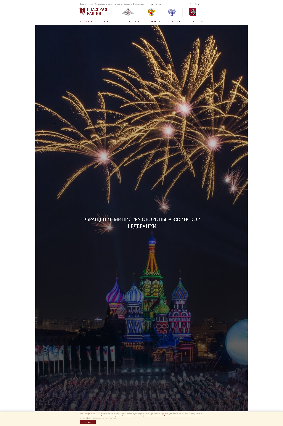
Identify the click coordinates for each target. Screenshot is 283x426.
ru (199, 4)
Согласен (87, 422)
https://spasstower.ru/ (90, 414)
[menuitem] (86, 21)
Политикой (167, 416)
